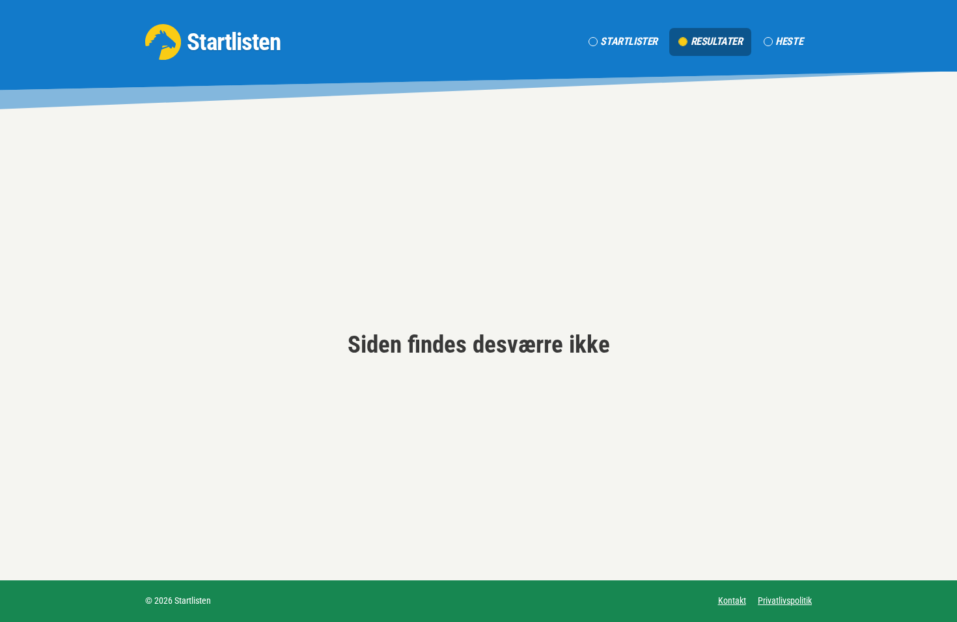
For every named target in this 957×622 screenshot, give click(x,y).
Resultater (717, 41)
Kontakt (732, 600)
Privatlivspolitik (785, 600)
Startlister (629, 41)
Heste (789, 41)
